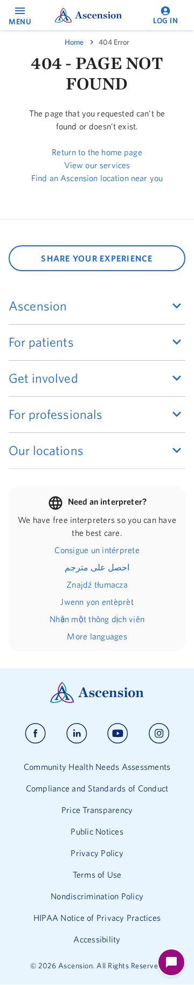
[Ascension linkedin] (76, 733)
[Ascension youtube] (117, 733)
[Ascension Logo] (97, 700)
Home (74, 42)
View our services (97, 165)
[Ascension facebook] (35, 733)
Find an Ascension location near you (97, 178)
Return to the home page (97, 152)
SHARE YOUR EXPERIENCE (97, 258)
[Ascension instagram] (159, 733)
